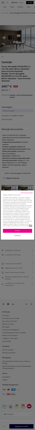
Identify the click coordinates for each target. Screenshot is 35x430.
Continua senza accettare (27, 192)
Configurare (17, 235)
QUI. (31, 225)
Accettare (17, 230)
